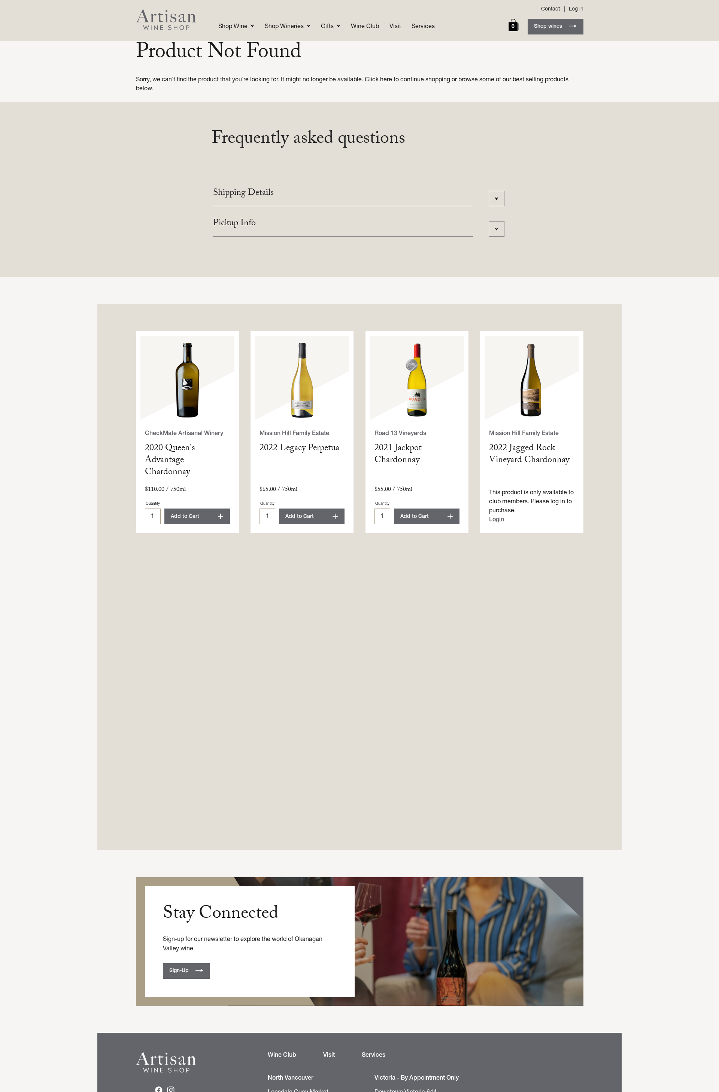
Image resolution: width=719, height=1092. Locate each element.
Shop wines (548, 26)
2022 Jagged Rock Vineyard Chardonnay (529, 454)
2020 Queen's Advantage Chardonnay (170, 460)
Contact (550, 9)
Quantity (153, 504)
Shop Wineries (284, 27)
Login (496, 520)
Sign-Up (179, 971)
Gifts (327, 27)
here (386, 80)
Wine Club (365, 27)
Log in (576, 9)
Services (423, 27)
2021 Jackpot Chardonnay (398, 454)
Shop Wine (233, 27)
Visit (395, 27)
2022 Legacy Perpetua (299, 448)
